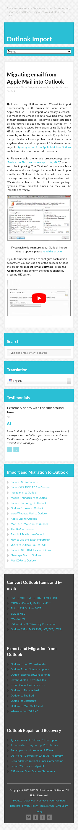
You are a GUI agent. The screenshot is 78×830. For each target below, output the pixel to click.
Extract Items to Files (28, 680)
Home (24, 87)
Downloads (30, 800)
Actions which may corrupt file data (34, 745)
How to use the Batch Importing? (30, 539)
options (30, 669)
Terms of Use (47, 805)
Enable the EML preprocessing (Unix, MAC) (34, 162)
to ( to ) (28, 545)
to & (27, 706)
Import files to (31, 550)
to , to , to (34, 598)
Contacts (43, 800)
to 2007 (26, 608)
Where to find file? (24, 711)
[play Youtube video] (39, 298)
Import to (24, 482)
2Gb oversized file (28, 766)
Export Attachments (28, 685)
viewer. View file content (33, 771)
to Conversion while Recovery (37, 755)
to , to (31, 603)
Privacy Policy (30, 805)
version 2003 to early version (33, 624)
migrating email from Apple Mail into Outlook (43, 147)
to (29, 498)
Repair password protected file (32, 750)
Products (17, 800)
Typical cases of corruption (34, 740)
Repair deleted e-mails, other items (37, 761)
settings (30, 674)
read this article (52, 251)
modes (29, 664)
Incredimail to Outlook (24, 492)
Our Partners (57, 800)
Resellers (15, 805)
